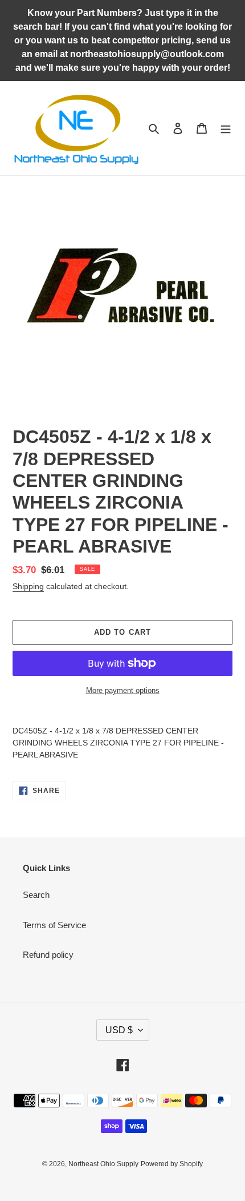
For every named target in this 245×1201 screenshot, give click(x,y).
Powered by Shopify (172, 1164)
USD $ (119, 1030)
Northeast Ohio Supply (103, 1164)
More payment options (123, 690)
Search (36, 895)
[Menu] (226, 128)
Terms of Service (54, 925)
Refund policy (48, 955)
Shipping (28, 586)
